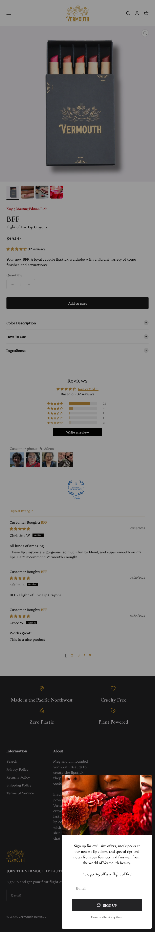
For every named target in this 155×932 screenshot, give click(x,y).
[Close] (143, 783)
